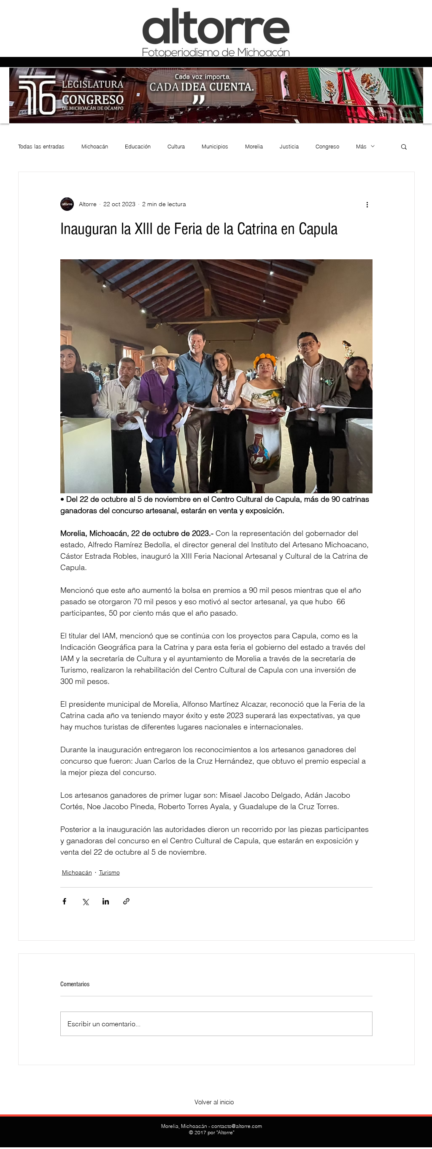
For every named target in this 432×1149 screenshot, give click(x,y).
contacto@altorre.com (236, 1126)
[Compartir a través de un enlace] (126, 901)
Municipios (215, 146)
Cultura (176, 146)
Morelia (254, 146)
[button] (404, 146)
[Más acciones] (367, 204)
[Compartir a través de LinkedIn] (106, 901)
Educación (138, 146)
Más (361, 146)
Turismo (109, 872)
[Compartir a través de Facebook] (64, 901)
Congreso (327, 146)
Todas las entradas (41, 146)
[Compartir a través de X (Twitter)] (85, 901)
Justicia (289, 146)
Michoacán (94, 146)
